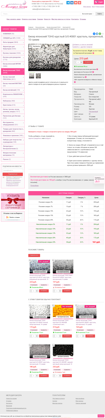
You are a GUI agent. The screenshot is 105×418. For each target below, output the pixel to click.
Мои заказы (87, 6)
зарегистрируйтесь (35, 138)
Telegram (68, 2)
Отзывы (8, 401)
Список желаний (81, 403)
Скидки (40, 19)
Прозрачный (93, 112)
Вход (93, 6)
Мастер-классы (57, 403)
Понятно (101, 416)
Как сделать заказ (14, 19)
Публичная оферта (12, 410)
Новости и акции (11, 398)
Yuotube (75, 2)
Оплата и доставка (29, 19)
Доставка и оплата (58, 398)
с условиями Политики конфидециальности (13, 184)
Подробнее (34, 186)
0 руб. (101, 2)
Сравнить (99, 180)
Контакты (75, 19)
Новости (47, 19)
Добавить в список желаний (82, 45)
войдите (48, 138)
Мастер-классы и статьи (60, 19)
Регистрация (100, 6)
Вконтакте (72, 2)
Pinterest (79, 2)
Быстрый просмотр (40, 271)
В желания (34, 285)
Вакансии (9, 406)
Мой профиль (80, 398)
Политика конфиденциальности (16, 408)
